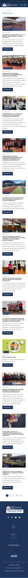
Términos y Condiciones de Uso (14, 568)
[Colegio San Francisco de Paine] (10, 4)
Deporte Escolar (8, 29)
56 (17, 495)
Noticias (6, 108)
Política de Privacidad (14, 565)
